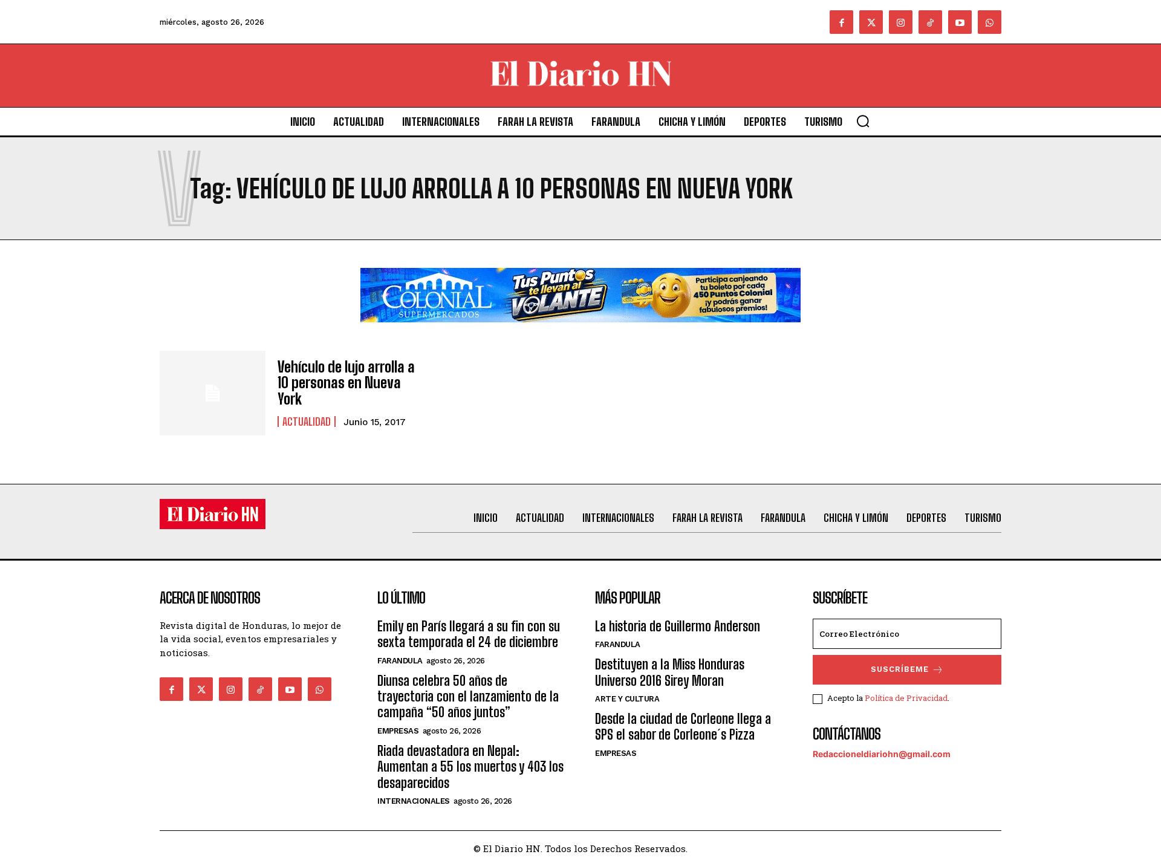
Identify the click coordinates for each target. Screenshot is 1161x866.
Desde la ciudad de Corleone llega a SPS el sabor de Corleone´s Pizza (683, 727)
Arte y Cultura (627, 698)
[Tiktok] (930, 22)
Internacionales (413, 801)
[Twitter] (871, 22)
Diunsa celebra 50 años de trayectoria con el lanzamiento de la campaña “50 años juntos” (468, 696)
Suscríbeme (900, 669)
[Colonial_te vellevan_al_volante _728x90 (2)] (580, 331)
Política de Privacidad (906, 697)
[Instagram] (900, 22)
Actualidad (306, 421)
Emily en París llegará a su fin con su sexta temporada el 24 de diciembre (468, 634)
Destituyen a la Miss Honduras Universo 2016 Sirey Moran (669, 672)
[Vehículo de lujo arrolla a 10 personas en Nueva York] (212, 393)
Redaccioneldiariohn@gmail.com (882, 754)
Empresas (397, 730)
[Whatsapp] (989, 22)
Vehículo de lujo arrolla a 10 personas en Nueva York (346, 383)
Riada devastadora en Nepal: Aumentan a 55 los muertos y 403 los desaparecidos (470, 767)
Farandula (400, 660)
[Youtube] (960, 22)
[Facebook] (841, 22)
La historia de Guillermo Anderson (677, 626)
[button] (862, 120)
